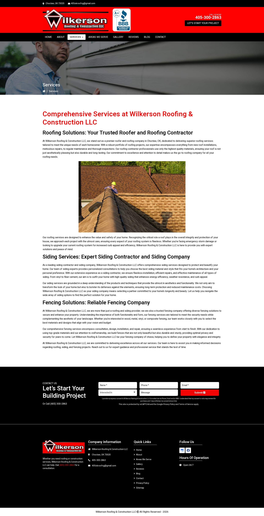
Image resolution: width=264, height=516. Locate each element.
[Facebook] (188, 450)
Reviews (140, 469)
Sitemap (140, 487)
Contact (140, 478)
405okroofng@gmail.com (83, 3)
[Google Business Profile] (182, 450)
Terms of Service (186, 404)
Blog (138, 473)
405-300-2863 (208, 17)
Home (139, 450)
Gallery (139, 464)
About (139, 454)
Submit (198, 392)
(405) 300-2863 (58, 404)
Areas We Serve (143, 459)
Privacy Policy (169, 404)
